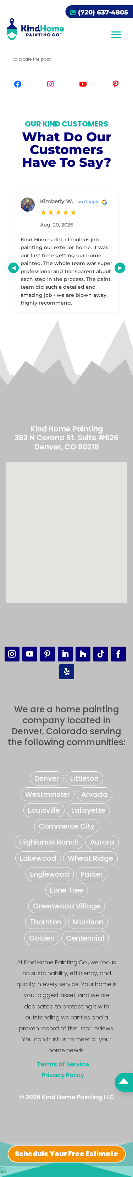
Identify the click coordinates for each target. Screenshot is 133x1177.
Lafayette (88, 810)
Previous (13, 268)
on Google (88, 201)
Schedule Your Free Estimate (66, 1154)
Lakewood (38, 858)
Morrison (88, 922)
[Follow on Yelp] (66, 671)
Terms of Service (63, 1064)
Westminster (47, 794)
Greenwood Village (66, 906)
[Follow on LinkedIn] (65, 654)
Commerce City (67, 826)
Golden (42, 938)
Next (120, 268)
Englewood (49, 874)
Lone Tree (66, 890)
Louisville (44, 810)
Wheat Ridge (90, 858)
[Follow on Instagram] (12, 654)
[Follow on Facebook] (118, 654)
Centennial (85, 938)
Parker (92, 874)
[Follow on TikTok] (100, 654)
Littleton (84, 778)
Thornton (45, 922)
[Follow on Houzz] (83, 654)
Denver (46, 778)
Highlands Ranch (49, 842)
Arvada (94, 794)
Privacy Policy (63, 1075)
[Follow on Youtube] (29, 654)
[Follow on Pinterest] (47, 654)
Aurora (102, 842)
